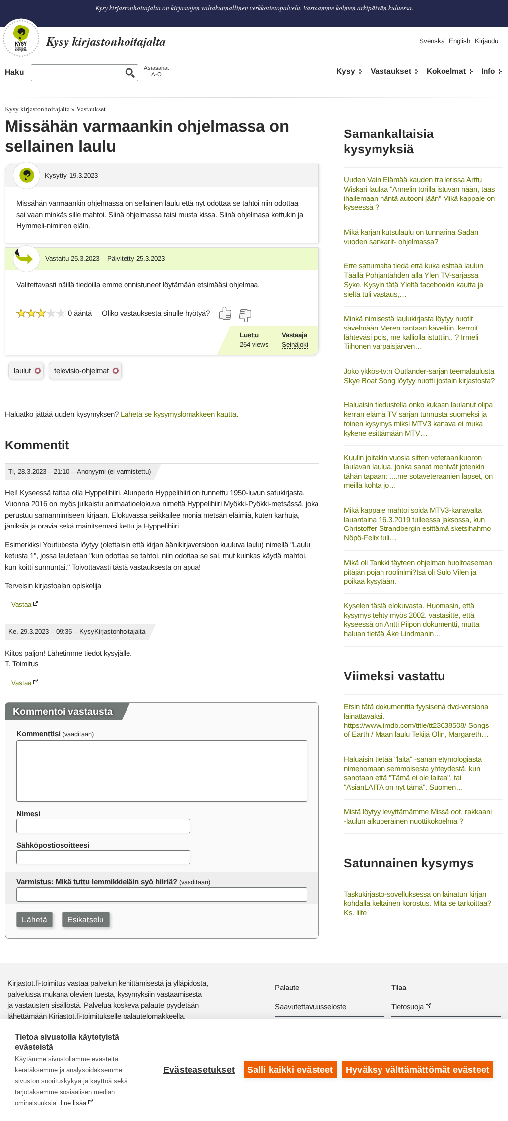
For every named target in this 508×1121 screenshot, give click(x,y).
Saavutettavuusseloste (310, 1006)
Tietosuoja (407, 1006)
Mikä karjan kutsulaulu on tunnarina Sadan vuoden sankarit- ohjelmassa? (411, 237)
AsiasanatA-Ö (156, 71)
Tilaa (398, 987)
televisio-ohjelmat (81, 370)
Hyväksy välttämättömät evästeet (417, 1070)
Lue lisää (73, 1103)
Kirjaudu (486, 41)
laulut (22, 370)
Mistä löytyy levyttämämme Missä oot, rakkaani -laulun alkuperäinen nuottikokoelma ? (418, 816)
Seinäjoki (295, 344)
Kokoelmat (446, 71)
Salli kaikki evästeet (290, 1070)
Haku (14, 72)
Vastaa (21, 604)
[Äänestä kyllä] (225, 313)
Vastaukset (391, 71)
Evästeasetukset (199, 1070)
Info (488, 71)
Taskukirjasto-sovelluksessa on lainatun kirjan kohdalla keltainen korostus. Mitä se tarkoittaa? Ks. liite (417, 903)
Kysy (345, 71)
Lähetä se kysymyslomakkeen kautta (178, 414)
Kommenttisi (38, 733)
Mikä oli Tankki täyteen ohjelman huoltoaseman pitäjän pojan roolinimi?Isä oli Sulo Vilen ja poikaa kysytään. (418, 571)
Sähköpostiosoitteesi (52, 845)
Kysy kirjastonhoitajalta (37, 108)
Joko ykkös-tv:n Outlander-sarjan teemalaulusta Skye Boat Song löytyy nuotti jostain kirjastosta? (419, 376)
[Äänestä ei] (244, 315)
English (459, 41)
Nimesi (28, 813)
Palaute (287, 987)
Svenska (431, 41)
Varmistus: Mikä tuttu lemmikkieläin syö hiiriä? (96, 881)
